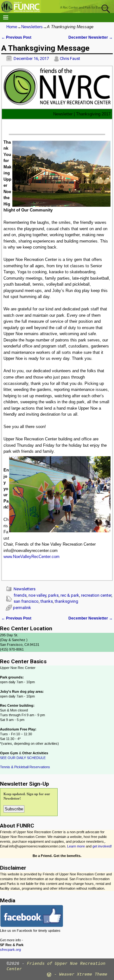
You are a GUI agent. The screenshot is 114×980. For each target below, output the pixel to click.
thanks (47, 601)
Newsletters (32, 26)
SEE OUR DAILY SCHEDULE (23, 758)
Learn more (76, 846)
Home (11, 26)
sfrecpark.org (10, 949)
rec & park (69, 595)
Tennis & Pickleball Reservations (25, 767)
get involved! (102, 846)
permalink (22, 607)
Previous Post (16, 37)
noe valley (37, 595)
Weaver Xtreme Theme (83, 974)
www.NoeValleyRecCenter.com (31, 556)
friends (20, 595)
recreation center (96, 595)
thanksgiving (66, 601)
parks (53, 595)
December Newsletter (90, 37)
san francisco (26, 601)
